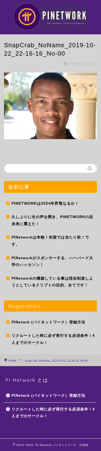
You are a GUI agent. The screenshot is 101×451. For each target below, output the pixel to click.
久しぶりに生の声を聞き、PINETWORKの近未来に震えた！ (52, 220)
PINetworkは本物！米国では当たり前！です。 (50, 240)
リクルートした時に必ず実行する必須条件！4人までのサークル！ (53, 339)
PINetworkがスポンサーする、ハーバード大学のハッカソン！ (52, 261)
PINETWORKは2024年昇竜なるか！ (45, 203)
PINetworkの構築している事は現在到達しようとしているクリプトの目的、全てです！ (52, 281)
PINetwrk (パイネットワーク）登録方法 (48, 322)
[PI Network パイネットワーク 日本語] (50, 26)
